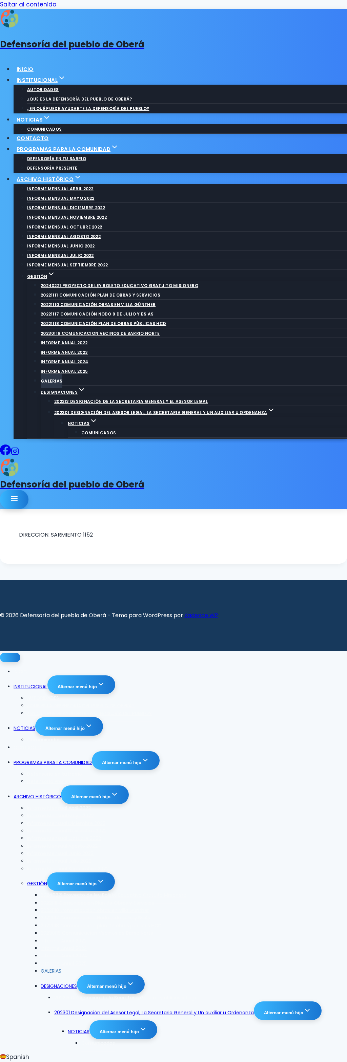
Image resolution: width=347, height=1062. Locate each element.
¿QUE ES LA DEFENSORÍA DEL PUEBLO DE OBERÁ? (79, 99)
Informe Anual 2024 (64, 362)
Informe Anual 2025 (64, 371)
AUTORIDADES (43, 89)
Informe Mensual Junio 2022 (61, 246)
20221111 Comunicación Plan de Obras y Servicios (100, 295)
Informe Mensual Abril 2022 (60, 189)
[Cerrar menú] (10, 657)
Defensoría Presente (52, 168)
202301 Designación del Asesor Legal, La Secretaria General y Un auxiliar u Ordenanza (154, 1012)
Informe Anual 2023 (64, 352)
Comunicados (44, 129)
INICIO (25, 69)
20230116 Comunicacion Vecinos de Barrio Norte (100, 333)
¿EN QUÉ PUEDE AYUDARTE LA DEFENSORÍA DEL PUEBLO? (88, 108)
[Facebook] (5, 453)
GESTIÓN (37, 883)
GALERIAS (51, 381)
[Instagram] (15, 453)
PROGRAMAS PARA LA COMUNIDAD (53, 762)
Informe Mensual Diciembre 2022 (66, 208)
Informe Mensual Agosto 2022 (64, 236)
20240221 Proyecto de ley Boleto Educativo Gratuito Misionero (119, 285)
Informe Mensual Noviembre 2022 (67, 217)
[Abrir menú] (14, 499)
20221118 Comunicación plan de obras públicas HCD (103, 323)
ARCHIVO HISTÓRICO (37, 796)
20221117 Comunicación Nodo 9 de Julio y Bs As (97, 314)
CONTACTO (32, 138)
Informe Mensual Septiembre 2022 (67, 265)
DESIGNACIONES (59, 986)
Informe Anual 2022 (64, 343)
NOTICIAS (24, 728)
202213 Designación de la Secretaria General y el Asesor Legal (131, 401)
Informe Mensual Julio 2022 (60, 255)
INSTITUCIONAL (30, 686)
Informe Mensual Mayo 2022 (61, 198)
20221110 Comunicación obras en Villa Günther (98, 304)
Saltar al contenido (28, 4)
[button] (173, 1057)
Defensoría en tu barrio (56, 158)
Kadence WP (201, 615)
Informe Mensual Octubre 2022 (64, 227)
